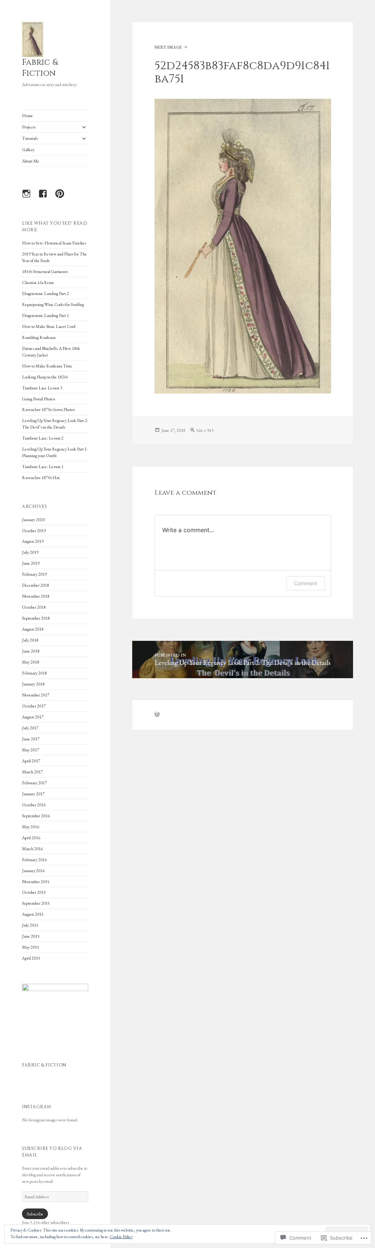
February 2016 (34, 860)
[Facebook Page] (45, 198)
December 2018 (35, 585)
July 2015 (30, 925)
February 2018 (34, 673)
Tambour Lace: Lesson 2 (42, 438)
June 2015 (31, 936)
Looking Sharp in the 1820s (45, 377)
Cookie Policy (121, 1237)
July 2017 (30, 728)
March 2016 (32, 849)
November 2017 (35, 695)
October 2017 (34, 706)
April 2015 (31, 958)
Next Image (168, 47)
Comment (305, 583)
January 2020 (33, 520)
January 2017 (33, 794)
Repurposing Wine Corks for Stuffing (53, 304)
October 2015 (34, 892)
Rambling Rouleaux (39, 337)
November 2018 (35, 596)
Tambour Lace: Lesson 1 (42, 467)
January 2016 (33, 871)
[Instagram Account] (29, 198)
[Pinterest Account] (62, 198)
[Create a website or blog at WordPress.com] (157, 715)
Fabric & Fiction (40, 68)
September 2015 (36, 903)
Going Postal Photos (38, 399)
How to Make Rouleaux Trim (47, 366)
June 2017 (31, 739)
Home (27, 116)
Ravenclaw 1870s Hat (41, 478)
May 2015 (30, 947)
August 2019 (33, 541)
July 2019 (30, 552)
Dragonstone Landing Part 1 (45, 315)
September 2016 (36, 816)
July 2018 (30, 640)
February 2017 (34, 783)
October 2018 (34, 607)
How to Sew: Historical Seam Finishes (54, 243)
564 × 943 (205, 430)
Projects (29, 127)
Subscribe (35, 1214)
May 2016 (30, 827)
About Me (30, 161)
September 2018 (36, 618)
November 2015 (35, 882)
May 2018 (30, 662)
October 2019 (34, 531)
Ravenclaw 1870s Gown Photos (48, 409)
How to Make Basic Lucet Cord (48, 326)
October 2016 (34, 805)
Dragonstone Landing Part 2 (45, 293)
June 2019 (31, 563)
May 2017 (30, 750)
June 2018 (31, 651)
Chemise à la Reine (38, 282)
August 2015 (33, 914)
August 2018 (33, 629)
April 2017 (31, 761)
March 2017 (32, 772)
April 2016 (31, 838)
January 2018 (33, 684)
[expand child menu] (83, 127)
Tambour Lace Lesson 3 (42, 388)
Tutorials (30, 138)
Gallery (28, 150)
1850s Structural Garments (45, 271)
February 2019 (34, 574)
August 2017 (33, 717)
